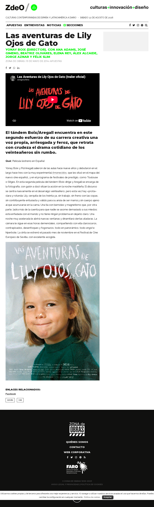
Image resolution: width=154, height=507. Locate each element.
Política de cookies (92, 497)
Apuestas (14, 25)
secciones (74, 25)
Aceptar (108, 497)
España (10, 400)
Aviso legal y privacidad (65, 484)
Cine (20, 400)
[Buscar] (146, 25)
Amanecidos (59, 172)
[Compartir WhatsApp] (15, 67)
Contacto (77, 447)
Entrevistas (34, 25)
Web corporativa (77, 452)
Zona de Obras (15, 61)
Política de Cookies (91, 484)
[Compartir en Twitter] (11, 67)
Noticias (54, 25)
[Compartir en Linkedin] (19, 67)
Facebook (11, 394)
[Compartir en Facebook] (7, 67)
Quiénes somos (77, 442)
